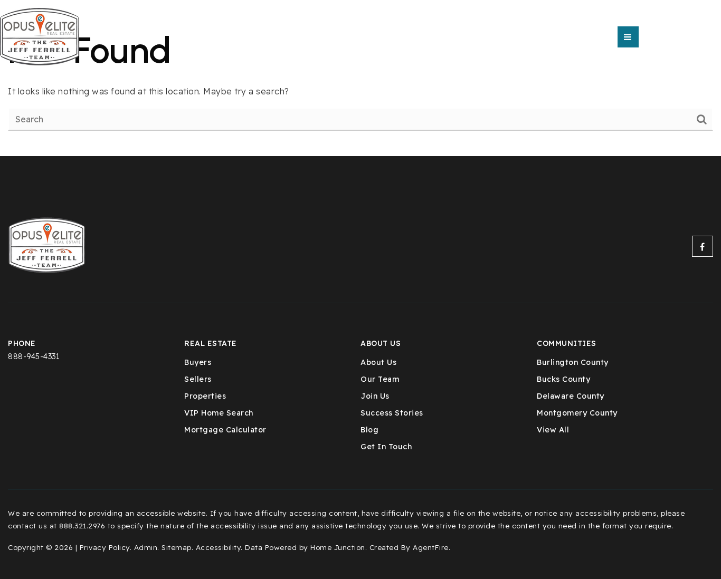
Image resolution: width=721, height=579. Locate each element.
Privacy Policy (105, 547)
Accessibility (218, 547)
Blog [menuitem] (369, 430)
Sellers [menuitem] (198, 379)
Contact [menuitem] (486, 37)
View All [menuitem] (553, 430)
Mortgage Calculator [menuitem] (225, 430)
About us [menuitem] (236, 37)
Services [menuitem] (350, 37)
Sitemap (177, 547)
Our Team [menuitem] (293, 37)
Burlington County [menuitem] (573, 362)
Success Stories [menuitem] (391, 413)
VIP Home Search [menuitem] (218, 413)
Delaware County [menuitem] (570, 396)
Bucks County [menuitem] (563, 379)
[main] (360, 78)
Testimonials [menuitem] (418, 37)
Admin (146, 547)
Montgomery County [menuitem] (577, 413)
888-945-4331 (33, 356)
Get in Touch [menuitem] (386, 446)
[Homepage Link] (39, 36)
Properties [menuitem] (205, 396)
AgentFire (431, 547)
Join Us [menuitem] (375, 396)
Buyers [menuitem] (197, 362)
